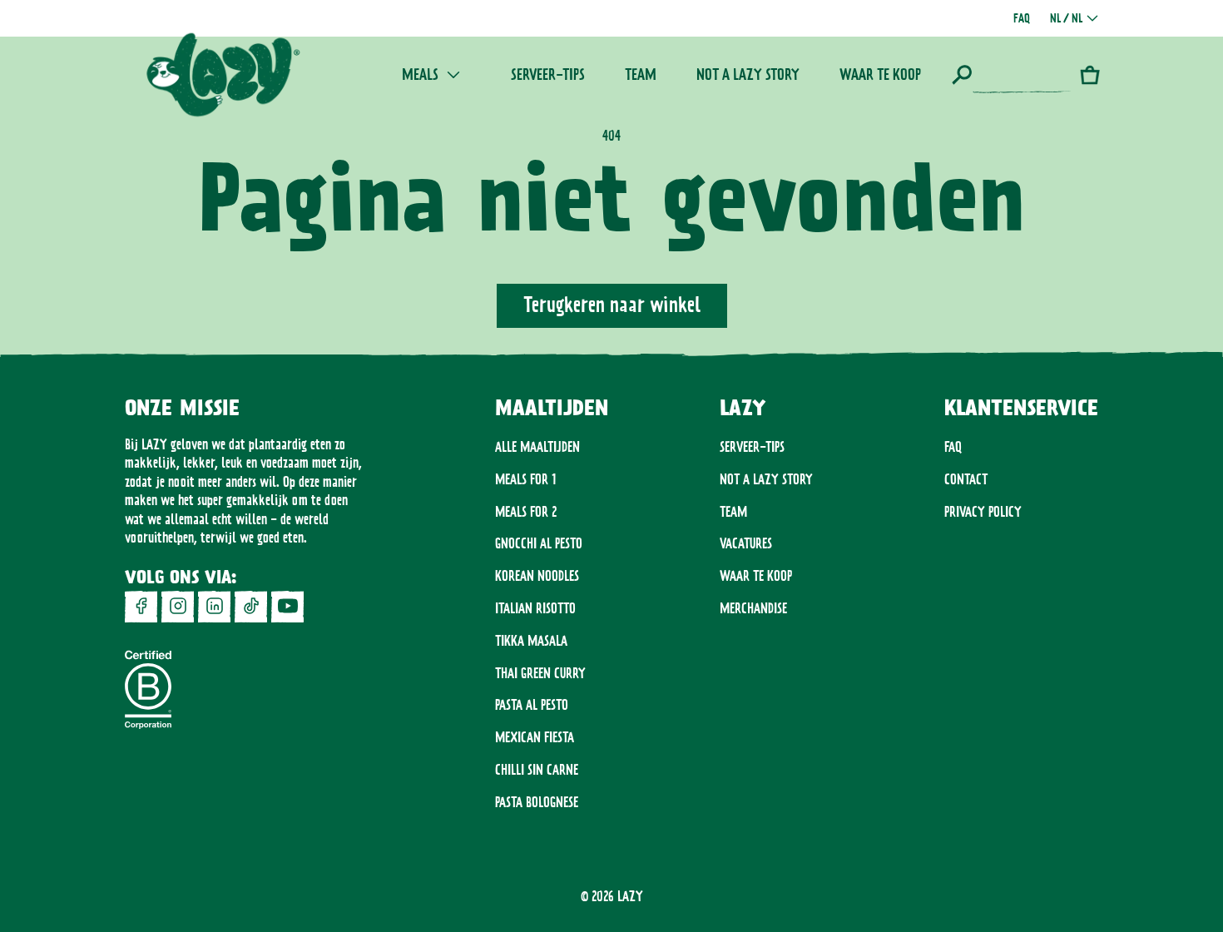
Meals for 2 (526, 511)
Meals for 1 (526, 479)
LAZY (630, 896)
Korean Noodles (537, 576)
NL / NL (1066, 18)
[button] (1012, 75)
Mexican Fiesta (534, 737)
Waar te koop (756, 576)
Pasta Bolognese (536, 802)
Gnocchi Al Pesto (538, 543)
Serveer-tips (752, 447)
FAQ (953, 447)
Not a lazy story (766, 479)
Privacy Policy (983, 511)
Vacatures (746, 543)
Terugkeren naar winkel (612, 304)
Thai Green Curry (540, 673)
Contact (966, 479)
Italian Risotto (535, 608)
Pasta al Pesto (531, 705)
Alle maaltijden (537, 447)
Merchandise (753, 608)
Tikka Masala (531, 640)
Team (733, 511)
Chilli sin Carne (536, 769)
